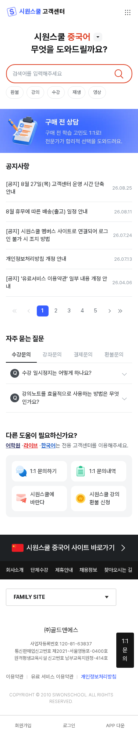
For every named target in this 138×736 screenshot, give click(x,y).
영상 (97, 92)
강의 (35, 92)
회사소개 (15, 570)
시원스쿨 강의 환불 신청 (104, 498)
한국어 (48, 445)
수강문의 (21, 354)
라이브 (31, 445)
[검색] (118, 73)
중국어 (79, 37)
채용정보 (88, 570)
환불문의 (114, 354)
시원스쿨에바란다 (42, 498)
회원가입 (23, 725)
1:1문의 (125, 650)
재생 (76, 92)
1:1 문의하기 (43, 471)
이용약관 (15, 677)
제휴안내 (64, 570)
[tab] (21, 355)
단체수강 (39, 570)
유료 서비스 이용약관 (52, 677)
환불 (15, 92)
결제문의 (83, 354)
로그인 (69, 725)
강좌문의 (52, 354)
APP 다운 (115, 725)
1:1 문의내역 (102, 471)
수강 (56, 92)
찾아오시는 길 (118, 570)
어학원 (13, 445)
